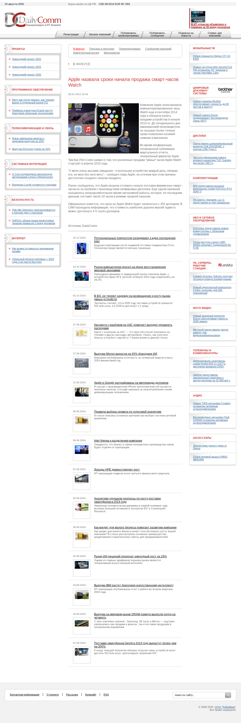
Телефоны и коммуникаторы (205, 352)
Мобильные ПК (204, 48)
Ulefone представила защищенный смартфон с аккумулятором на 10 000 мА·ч (211, 377)
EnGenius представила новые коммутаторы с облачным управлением (211, 231)
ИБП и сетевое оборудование (204, 219)
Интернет (19, 238)
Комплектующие (205, 178)
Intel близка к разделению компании (118, 440)
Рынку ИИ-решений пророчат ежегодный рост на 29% (130, 556)
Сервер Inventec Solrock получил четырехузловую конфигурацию (213, 277)
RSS (106, 694)
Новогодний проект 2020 (26, 74)
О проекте (53, 694)
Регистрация (71, 34)
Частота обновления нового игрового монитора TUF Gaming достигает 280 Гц (212, 160)
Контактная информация (24, 694)
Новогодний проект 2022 (26, 59)
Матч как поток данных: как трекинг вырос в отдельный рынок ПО (33, 101)
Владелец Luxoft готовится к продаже (34, 184)
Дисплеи (199, 135)
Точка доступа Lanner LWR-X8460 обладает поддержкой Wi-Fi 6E (212, 245)
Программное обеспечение (32, 89)
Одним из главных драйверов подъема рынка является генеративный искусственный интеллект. (127, 561)
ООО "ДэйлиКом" (225, 707)
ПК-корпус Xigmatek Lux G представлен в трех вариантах (211, 201)
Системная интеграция (29, 164)
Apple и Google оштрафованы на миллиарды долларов (131, 382)
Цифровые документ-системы (201, 90)
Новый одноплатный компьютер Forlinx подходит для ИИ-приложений (212, 290)
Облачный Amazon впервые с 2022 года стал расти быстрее (33, 260)
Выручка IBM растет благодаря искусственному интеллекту (133, 585)
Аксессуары (202, 437)
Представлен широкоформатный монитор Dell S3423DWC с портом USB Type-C (213, 146)
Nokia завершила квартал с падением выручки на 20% (28, 140)
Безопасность (23, 199)
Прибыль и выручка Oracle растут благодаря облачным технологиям (32, 112)
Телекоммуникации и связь (33, 128)
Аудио (197, 395)
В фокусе (81, 64)
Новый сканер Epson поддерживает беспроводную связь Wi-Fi (210, 118)
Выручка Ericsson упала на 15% (31, 149)
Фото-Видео (202, 308)
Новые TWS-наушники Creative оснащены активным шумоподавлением (211, 406)
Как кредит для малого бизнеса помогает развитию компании (135, 527)
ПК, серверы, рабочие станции (202, 265)
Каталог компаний (100, 34)
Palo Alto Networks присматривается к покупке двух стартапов (33, 211)
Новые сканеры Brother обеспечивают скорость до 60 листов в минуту (211, 104)
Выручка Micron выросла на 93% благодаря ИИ (125, 354)
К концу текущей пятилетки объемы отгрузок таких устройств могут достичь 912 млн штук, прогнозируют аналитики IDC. (135, 652)
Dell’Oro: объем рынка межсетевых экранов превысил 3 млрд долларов (33, 222)
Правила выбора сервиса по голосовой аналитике (127, 411)
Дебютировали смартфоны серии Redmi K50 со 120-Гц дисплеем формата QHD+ (209, 364)
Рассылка (72, 694)
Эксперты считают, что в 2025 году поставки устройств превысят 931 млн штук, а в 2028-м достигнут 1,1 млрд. (133, 304)
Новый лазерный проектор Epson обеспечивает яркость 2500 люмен (210, 318)
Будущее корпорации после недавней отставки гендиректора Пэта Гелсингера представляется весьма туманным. (134, 246)
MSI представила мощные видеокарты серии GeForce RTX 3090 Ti (212, 188)
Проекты (18, 49)
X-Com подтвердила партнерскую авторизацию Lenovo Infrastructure (32, 175)
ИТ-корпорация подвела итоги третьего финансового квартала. (132, 473)
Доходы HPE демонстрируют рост (117, 469)
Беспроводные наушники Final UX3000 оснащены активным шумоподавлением (211, 420)
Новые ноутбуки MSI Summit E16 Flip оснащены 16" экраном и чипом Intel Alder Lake (212, 70)
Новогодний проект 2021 (26, 66)
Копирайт (90, 694)
